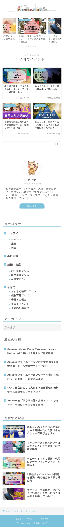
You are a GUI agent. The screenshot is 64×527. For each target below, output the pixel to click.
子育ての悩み (19, 299)
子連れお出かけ (20, 308)
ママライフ (14, 233)
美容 (13, 247)
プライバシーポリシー (25, 519)
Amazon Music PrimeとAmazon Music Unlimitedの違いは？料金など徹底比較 (31, 351)
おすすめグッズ (20, 271)
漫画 (13, 243)
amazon (16, 239)
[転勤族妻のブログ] (32, 12)
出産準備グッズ (20, 275)
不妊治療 (12, 256)
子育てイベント (20, 304)
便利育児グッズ (20, 295)
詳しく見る (32, 206)
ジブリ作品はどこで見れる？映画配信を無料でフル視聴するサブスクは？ (33, 389)
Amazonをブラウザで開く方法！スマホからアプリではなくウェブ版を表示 (33, 402)
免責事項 (44, 519)
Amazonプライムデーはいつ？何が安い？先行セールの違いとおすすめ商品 (33, 377)
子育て (11, 287)
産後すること (19, 279)
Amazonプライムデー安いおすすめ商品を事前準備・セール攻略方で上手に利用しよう (33, 364)
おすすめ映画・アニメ (24, 291)
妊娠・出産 (14, 264)
